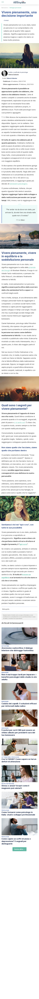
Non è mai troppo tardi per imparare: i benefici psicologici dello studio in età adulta (19, 677)
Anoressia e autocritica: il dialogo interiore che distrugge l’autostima (17, 649)
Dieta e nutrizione (8, 783)
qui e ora (23, 544)
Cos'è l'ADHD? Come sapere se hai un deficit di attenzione (19, 760)
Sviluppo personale (15, 7)
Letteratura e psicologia (10, 757)
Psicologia (5, 810)
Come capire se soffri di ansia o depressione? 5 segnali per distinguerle (16, 841)
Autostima (5, 646)
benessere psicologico (18, 184)
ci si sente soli (19, 422)
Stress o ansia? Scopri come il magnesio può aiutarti (15, 787)
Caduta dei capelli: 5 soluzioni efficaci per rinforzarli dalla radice (19, 704)
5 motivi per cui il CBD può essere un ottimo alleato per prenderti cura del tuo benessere (18, 732)
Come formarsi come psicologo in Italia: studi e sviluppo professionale (18, 813)
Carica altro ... (19, 849)
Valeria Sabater (13, 74)
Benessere (5, 7)
